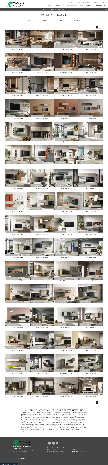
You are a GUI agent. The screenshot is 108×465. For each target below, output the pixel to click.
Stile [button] (61, 20)
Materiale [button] (45, 20)
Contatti (103, 3)
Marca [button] (30, 20)
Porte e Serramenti (100, 5)
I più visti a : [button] (77, 20)
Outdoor (81, 5)
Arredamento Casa (59, 5)
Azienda (71, 3)
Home (43, 9)
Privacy (2, 464)
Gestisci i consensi (14, 464)
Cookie (6, 464)
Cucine (49, 5)
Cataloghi (95, 3)
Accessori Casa (71, 5)
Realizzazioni (86, 3)
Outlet (78, 3)
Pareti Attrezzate (61, 9)
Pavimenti (89, 5)
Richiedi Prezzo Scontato (17, 49)
